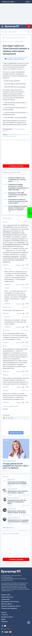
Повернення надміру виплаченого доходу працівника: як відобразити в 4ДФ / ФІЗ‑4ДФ (18, 187)
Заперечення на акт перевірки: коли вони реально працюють (18, 521)
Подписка (29, 26)
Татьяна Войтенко (9, 461)
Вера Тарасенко (12, 508)
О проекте (4, 614)
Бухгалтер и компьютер (9, 136)
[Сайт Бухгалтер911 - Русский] (10, 571)
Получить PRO (5, 594)
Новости (4, 612)
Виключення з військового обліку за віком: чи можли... (17, 511)
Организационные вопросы (15, 134)
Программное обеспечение (10, 601)
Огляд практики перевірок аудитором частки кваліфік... (18, 482)
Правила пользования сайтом (10, 606)
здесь (11, 590)
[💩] (12, 418)
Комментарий (6, 415)
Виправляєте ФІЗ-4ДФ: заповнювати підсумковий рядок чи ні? (17, 194)
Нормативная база (7, 597)
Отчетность (26, 134)
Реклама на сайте (7, 617)
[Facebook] (2, 626)
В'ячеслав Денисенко (13, 498)
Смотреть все (8, 527)
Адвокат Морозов (12, 488)
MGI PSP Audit (11, 479)
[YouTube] (5, 626)
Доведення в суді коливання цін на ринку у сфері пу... (18, 492)
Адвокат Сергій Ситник (14, 517)
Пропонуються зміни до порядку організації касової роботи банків (18, 201)
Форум (3, 619)
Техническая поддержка (9, 608)
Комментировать (16, 433)
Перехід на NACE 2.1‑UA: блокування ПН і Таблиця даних (17, 179)
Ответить (6, 265)
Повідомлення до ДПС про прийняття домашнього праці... (17, 501)
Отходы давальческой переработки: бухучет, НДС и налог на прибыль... (16, 466)
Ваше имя (5, 409)
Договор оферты (6, 603)
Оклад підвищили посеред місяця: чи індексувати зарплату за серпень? (17, 207)
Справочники (5, 599)
